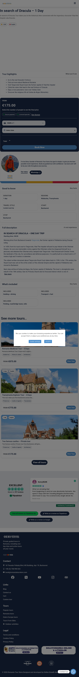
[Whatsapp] (73, 671)
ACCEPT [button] (48, 341)
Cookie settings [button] (35, 341)
